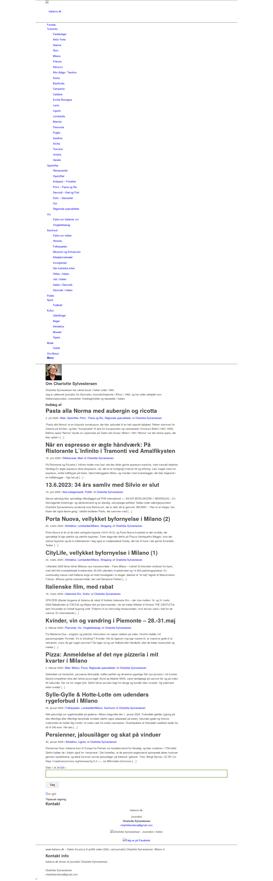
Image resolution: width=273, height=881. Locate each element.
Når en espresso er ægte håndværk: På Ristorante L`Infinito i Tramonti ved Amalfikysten (110, 447)
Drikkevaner (69, 458)
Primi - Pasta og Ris (91, 418)
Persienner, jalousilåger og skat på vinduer (103, 734)
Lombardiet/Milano (88, 526)
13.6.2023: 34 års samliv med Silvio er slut (102, 484)
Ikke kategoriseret (73, 492)
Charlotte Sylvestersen (149, 418)
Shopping (106, 526)
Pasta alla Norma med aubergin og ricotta (101, 410)
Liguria (82, 742)
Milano (75, 668)
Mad (62, 418)
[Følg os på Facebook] (136, 840)
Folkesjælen (73, 708)
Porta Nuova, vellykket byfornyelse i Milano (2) (108, 518)
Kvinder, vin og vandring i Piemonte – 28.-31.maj (110, 620)
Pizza (84, 668)
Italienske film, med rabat (79, 586)
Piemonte (70, 628)
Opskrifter (72, 418)
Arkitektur (70, 526)
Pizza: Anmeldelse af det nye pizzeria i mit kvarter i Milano (102, 657)
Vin (80, 628)
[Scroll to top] (36, 879)
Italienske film (73, 594)
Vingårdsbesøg (91, 628)
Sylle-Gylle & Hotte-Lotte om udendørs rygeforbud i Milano (97, 697)
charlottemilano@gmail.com (137, 825)
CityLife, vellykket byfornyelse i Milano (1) (101, 552)
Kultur (86, 594)
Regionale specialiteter (118, 418)
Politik (88, 492)
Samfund (109, 708)
